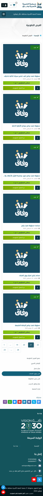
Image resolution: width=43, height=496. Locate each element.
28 (18, 349)
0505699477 (32, 461)
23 (5, 349)
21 (31, 344)
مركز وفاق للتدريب (34, 384)
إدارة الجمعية (36, 389)
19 (17, 344)
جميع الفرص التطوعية (33, 358)
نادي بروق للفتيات (34, 373)
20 (24, 344)
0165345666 (32, 459)
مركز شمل (37, 368)
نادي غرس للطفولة (34, 378)
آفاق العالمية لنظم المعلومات (17, 493)
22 (38, 344)
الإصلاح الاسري (35, 363)
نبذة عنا (15, 446)
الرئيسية (36, 35)
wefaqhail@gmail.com (29, 465)
